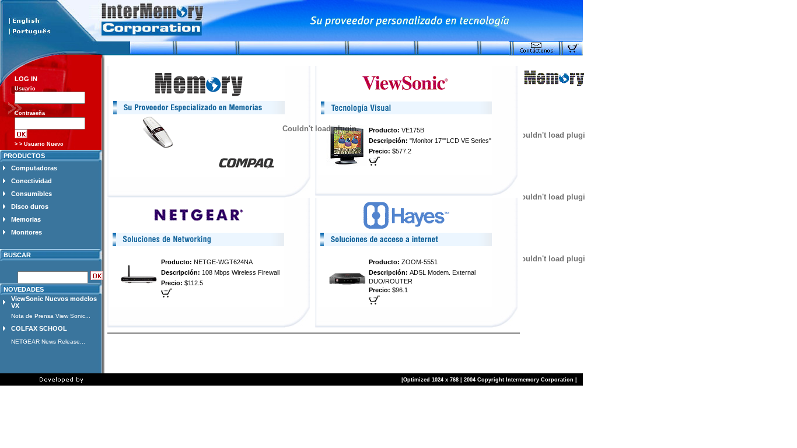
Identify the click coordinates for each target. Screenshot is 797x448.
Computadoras (34, 168)
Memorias (26, 219)
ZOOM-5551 (419, 261)
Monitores (26, 232)
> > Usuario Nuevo (39, 144)
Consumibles (31, 193)
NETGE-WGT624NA (223, 261)
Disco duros (29, 206)
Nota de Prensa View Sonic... (50, 316)
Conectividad (31, 180)
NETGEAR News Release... (48, 341)
